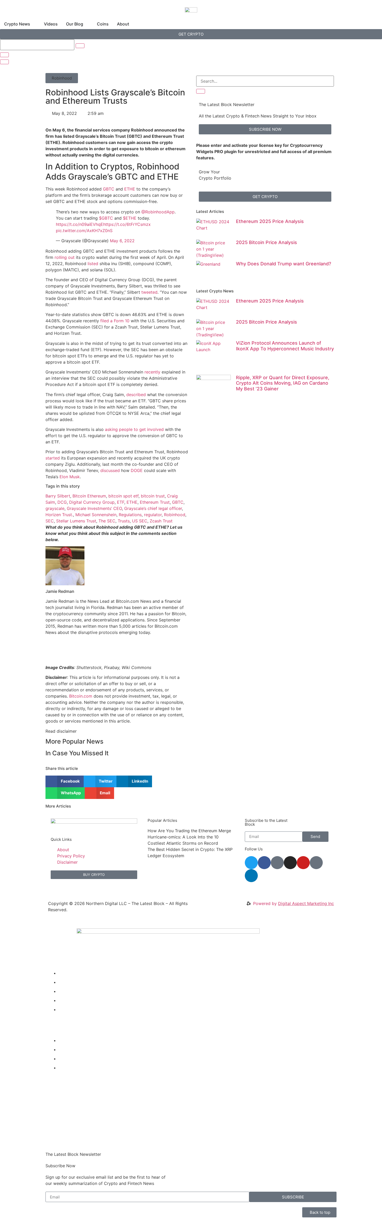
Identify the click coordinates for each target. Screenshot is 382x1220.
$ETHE (129, 218)
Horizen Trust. (59, 514)
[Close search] (4, 55)
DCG (62, 502)
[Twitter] (251, 862)
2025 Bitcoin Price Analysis (266, 242)
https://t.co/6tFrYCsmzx (127, 224)
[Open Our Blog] (86, 24)
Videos (65, 982)
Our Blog (67, 991)
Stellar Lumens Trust (76, 520)
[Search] (200, 91)
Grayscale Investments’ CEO (94, 508)
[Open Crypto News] (33, 24)
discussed (110, 470)
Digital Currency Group (92, 502)
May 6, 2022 (122, 240)
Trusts (124, 520)
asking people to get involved (134, 429)
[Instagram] (290, 862)
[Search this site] (37, 44)
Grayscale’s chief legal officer (153, 508)
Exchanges (69, 1058)
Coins (64, 1000)
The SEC (106, 520)
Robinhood (174, 514)
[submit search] (80, 45)
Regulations (130, 514)
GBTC (108, 189)
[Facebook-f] (264, 862)
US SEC (139, 520)
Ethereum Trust (155, 502)
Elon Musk (70, 476)
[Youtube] (303, 862)
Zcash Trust (161, 520)
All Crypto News (78, 1067)
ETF (120, 502)
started (52, 458)
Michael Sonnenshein (95, 514)
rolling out (65, 257)
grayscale (54, 508)
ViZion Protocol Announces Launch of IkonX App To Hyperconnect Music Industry (285, 345)
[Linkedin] (251, 875)
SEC (49, 520)
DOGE (137, 470)
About (64, 1009)
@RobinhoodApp (158, 211)
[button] (61, 78)
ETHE (129, 189)
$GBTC (106, 218)
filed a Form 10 (114, 320)
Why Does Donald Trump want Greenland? (283, 263)
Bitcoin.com (80, 696)
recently (152, 372)
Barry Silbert (57, 496)
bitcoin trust (153, 496)
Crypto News (71, 973)
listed (93, 263)
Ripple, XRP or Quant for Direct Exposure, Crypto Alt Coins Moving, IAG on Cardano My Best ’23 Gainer (282, 383)
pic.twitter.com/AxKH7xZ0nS (84, 230)
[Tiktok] (316, 862)
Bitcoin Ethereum (89, 496)
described (136, 394)
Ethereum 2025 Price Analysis (270, 221)
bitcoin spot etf (123, 496)
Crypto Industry (73, 1049)
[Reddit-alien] (277, 862)
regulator (153, 514)
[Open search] (4, 62)
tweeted (149, 292)
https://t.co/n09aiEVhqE (79, 224)
